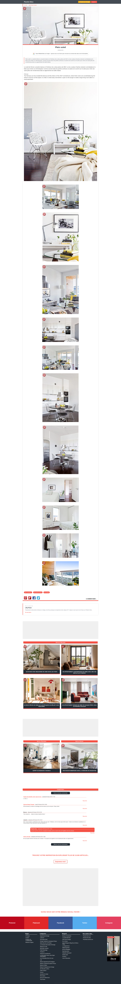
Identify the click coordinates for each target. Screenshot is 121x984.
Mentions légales (29, 942)
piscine (41, 972)
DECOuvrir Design (66, 939)
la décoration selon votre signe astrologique (47, 956)
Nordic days (65, 954)
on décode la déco (44, 968)
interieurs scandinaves (45, 953)
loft (41, 960)
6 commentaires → (91, 599)
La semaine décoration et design (47, 944)
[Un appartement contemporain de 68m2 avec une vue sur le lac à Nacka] (79, 657)
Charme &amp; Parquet (28, 804)
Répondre (85, 800)
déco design (46, 592)
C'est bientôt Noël (66, 937)
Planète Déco (28, 2)
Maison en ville (43, 946)
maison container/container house (48, 963)
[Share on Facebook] (35, 599)
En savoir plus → (28, 612)
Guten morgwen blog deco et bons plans (70, 943)
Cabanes (42, 937)
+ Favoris (84, 2)
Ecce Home (65, 941)
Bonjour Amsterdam (66, 935)
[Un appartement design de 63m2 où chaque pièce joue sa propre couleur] (79, 690)
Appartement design (33, 5)
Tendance (42, 951)
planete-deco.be (87, 937)
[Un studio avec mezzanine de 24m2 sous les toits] (41, 657)
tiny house (42, 979)
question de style (44, 974)
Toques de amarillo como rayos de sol (32, 796)
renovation (42, 975)
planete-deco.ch (87, 935)
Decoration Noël (43, 939)
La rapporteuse (66, 945)
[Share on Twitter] (39, 599)
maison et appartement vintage (47, 967)
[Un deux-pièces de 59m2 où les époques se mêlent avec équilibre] (41, 690)
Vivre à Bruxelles (66, 958)
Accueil (25, 5)
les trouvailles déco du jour (46, 958)
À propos (28, 935)
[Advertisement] (60, 630)
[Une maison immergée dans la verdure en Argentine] (79, 756)
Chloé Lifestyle (26, 836)
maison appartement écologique (47, 961)
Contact (27, 937)
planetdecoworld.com (88, 939)
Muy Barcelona (65, 951)
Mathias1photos (66, 947)
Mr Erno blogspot (66, 949)
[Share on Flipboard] (30, 599)
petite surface (43, 970)
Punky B (64, 956)
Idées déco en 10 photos (45, 943)
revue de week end (45, 977)
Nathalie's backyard (66, 952)
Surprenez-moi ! (60, 861)
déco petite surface (38, 592)
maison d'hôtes (43, 965)
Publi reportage (43, 950)
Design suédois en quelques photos (48, 941)
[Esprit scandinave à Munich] (41, 756)
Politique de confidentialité (29, 940)
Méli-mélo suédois (44, 948)
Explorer (94, 1)
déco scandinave (28, 592)
